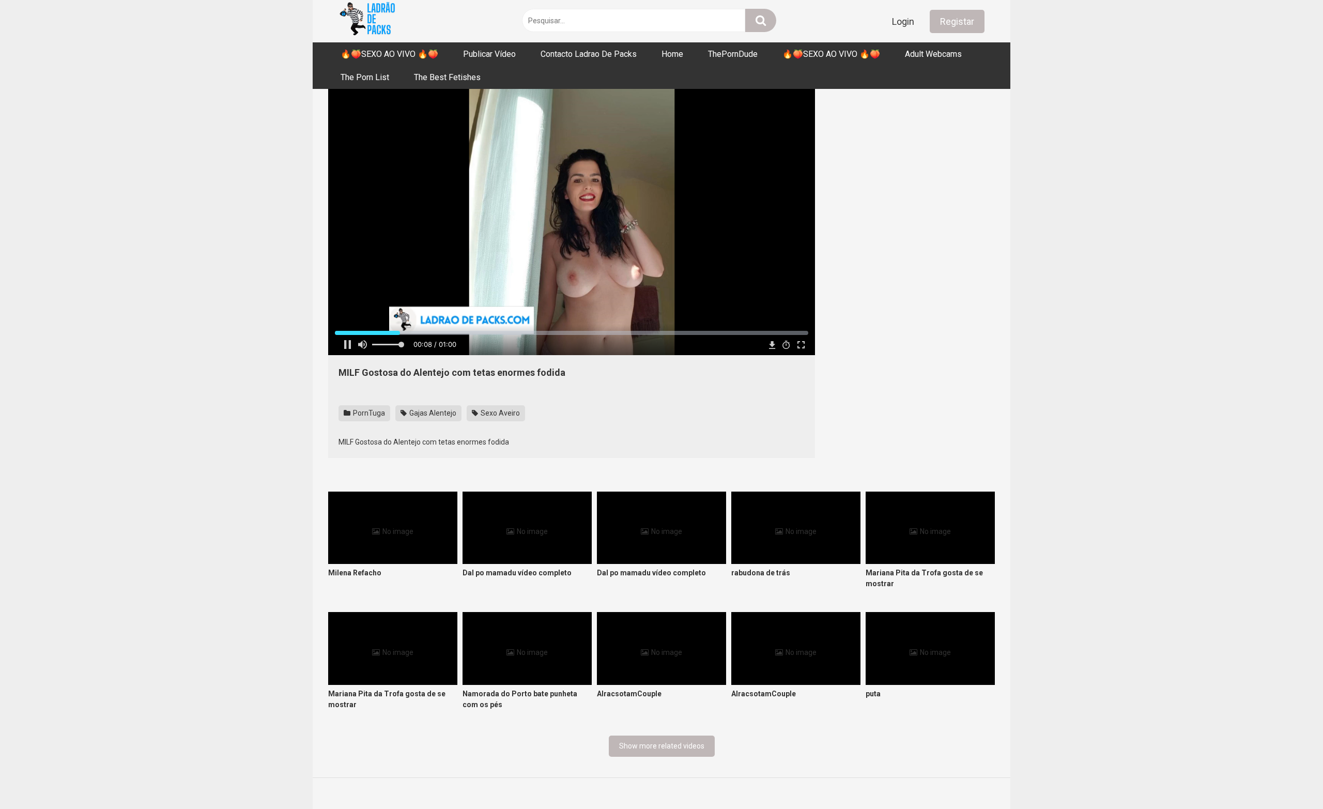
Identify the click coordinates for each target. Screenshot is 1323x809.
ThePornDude (733, 54)
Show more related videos (661, 746)
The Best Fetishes (447, 77)
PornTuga (368, 413)
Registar (957, 21)
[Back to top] (1288, 777)
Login (903, 21)
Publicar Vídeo (489, 54)
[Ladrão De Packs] (367, 21)
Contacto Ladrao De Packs (589, 54)
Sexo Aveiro (499, 413)
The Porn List (365, 77)
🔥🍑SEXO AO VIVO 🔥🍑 (389, 54)
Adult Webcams (933, 54)
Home (672, 54)
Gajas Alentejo (432, 413)
